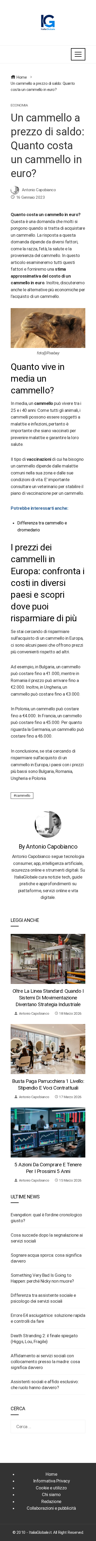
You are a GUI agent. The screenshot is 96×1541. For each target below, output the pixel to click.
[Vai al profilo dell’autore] (48, 823)
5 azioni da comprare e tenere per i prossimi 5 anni (48, 1168)
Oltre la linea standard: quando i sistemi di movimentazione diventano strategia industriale (48, 997)
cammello (23, 795)
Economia (19, 105)
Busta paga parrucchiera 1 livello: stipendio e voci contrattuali (48, 1084)
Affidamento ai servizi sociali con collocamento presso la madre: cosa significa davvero (45, 1361)
